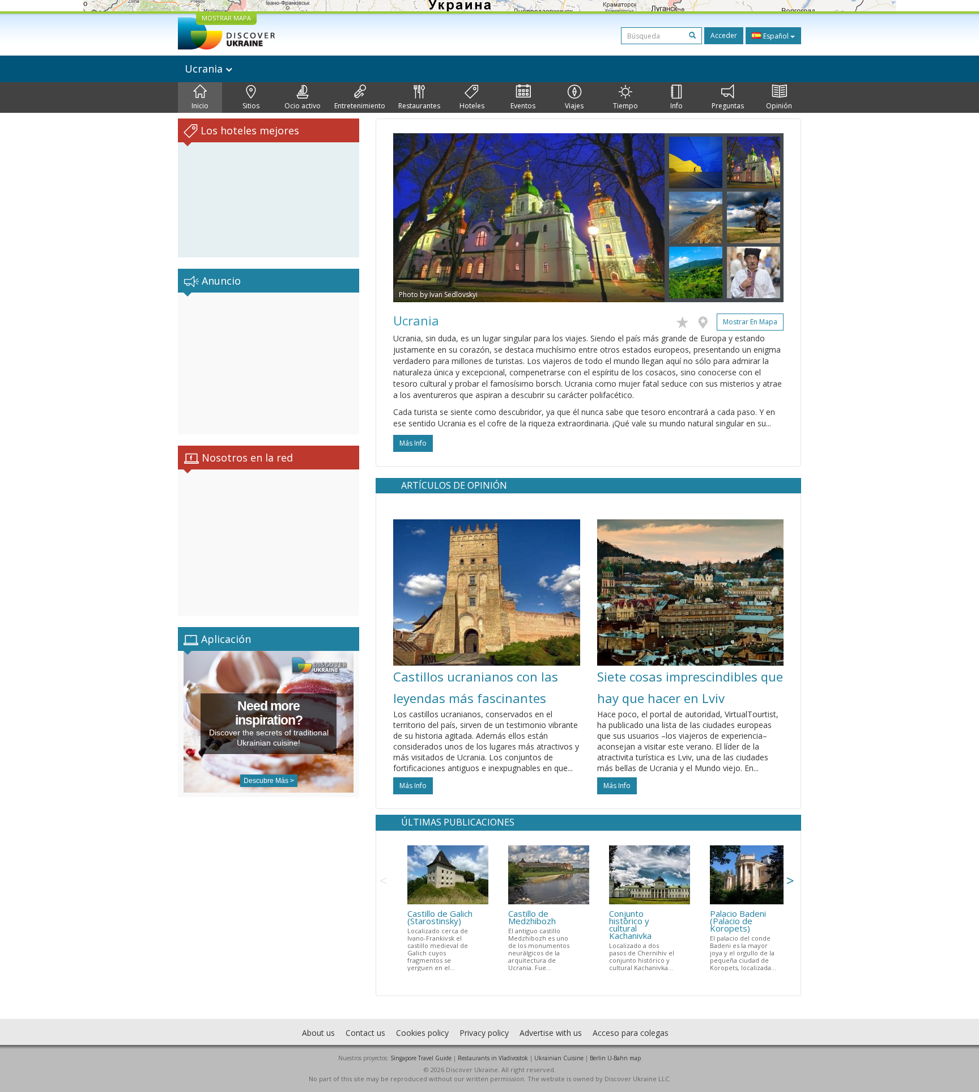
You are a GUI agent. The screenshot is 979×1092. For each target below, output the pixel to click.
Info (676, 106)
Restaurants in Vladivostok (493, 1058)
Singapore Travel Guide (421, 1058)
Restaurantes (419, 106)
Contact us (365, 1032)
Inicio (199, 106)
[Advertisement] (269, 363)
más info (413, 443)
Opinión (779, 106)
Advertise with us (551, 1032)
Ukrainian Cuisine (559, 1058)
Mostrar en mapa (750, 322)
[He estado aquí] (705, 320)
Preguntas (728, 106)
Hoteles (471, 106)
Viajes (574, 106)
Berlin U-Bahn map (615, 1058)
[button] (413, 217)
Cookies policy (422, 1032)
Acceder (723, 35)
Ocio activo (302, 106)
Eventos (522, 106)
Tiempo (625, 106)
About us (318, 1032)
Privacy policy (484, 1032)
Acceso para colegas (631, 1032)
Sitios (250, 106)
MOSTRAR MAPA (226, 18)
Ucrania (205, 68)
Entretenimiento (359, 106)
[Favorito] (685, 320)
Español (775, 36)
